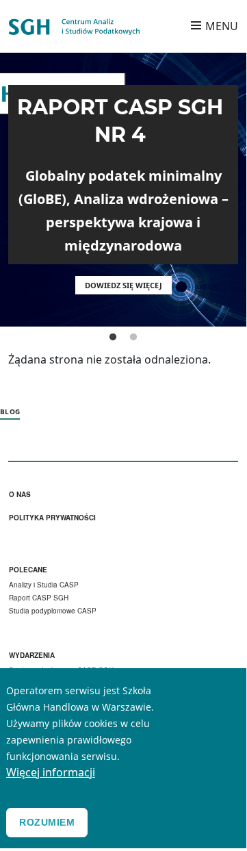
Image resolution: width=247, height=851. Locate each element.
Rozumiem (47, 822)
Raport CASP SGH (38, 598)
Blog (10, 411)
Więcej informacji (50, 772)
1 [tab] (113, 337)
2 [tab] (133, 337)
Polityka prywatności (52, 517)
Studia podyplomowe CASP (52, 611)
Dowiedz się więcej (123, 285)
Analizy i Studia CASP (44, 585)
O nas (20, 494)
